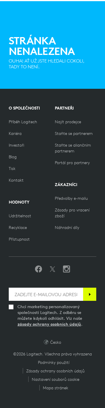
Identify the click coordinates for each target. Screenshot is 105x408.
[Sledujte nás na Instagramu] (66, 269)
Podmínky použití (53, 362)
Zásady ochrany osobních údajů (55, 371)
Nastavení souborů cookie (55, 379)
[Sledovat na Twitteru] (52, 269)
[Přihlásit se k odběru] (89, 294)
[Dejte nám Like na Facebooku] (38, 269)
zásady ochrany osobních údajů (49, 324)
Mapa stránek (55, 387)
